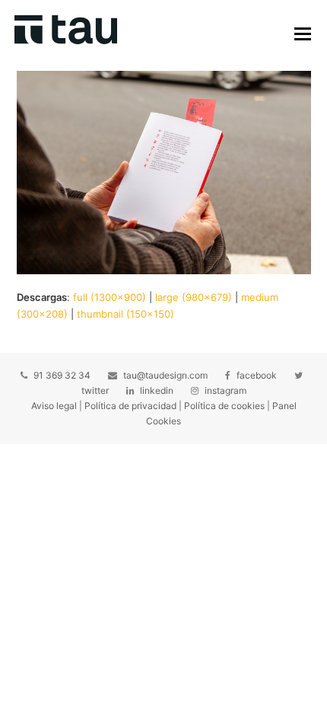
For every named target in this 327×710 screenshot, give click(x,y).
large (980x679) (193, 297)
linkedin (156, 390)
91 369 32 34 (61, 375)
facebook (257, 375)
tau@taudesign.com (165, 375)
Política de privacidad (130, 405)
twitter (95, 390)
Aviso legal (54, 405)
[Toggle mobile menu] (302, 33)
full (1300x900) (109, 297)
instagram (225, 390)
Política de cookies (224, 405)
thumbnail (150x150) (125, 314)
